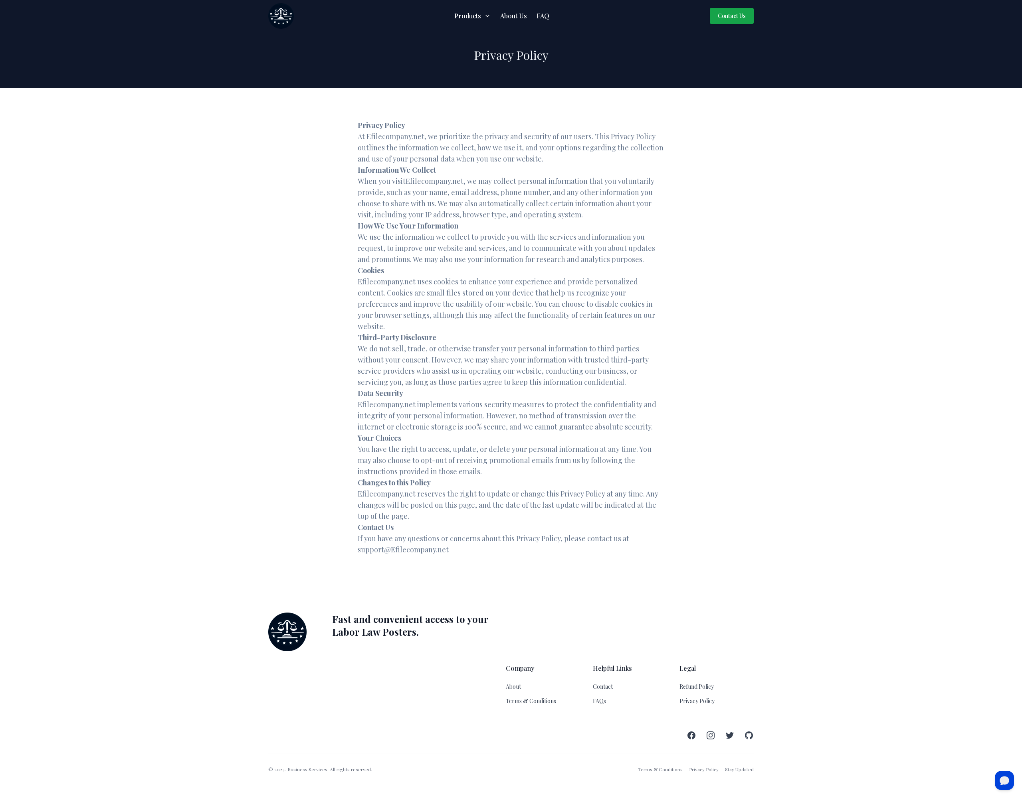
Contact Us (732, 16)
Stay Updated (739, 769)
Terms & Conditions (531, 701)
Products (467, 16)
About (513, 686)
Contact (603, 686)
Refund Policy (696, 686)
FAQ (543, 16)
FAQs (599, 701)
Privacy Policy (697, 701)
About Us (513, 16)
